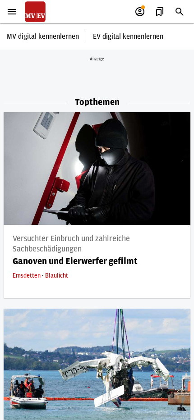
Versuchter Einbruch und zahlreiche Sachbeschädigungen (71, 244)
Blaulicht (56, 276)
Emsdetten (27, 276)
